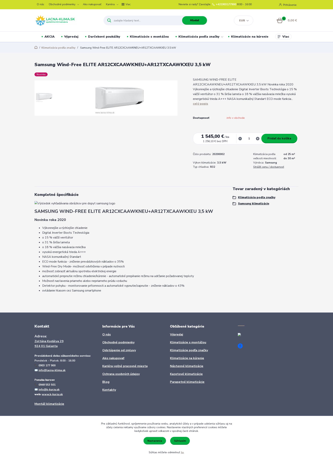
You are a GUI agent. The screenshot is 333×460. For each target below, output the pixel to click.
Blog (105, 382)
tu (182, 452)
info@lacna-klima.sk (52, 370)
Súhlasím (180, 441)
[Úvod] (65, 20)
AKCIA (50, 37)
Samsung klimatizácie (253, 204)
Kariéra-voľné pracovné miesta (125, 366)
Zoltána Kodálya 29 (49, 341)
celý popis (200, 104)
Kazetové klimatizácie (186, 374)
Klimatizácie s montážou (149, 37)
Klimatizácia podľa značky (198, 37)
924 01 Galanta (46, 346)
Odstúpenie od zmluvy (119, 350)
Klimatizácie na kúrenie (249, 37)
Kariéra (110, 4)
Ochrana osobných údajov (121, 374)
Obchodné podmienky (62, 4)
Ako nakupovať (92, 4)
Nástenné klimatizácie (186, 366)
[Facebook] (242, 347)
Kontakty (109, 390)
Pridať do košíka (279, 138)
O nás (40, 4)
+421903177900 (226, 4)
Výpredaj (71, 37)
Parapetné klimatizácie (187, 382)
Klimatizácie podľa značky (189, 350)
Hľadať (194, 20)
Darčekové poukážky (104, 37)
